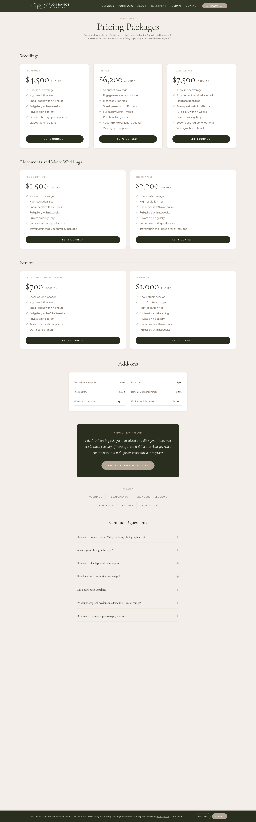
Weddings (95, 496)
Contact (192, 5)
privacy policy (162, 816)
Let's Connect (214, 5)
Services (108, 5)
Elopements (119, 496)
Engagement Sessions (152, 496)
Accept (219, 816)
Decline (202, 816)
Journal (176, 5)
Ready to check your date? (128, 465)
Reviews (127, 505)
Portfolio (125, 5)
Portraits (106, 505)
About (141, 5)
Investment (158, 5)
